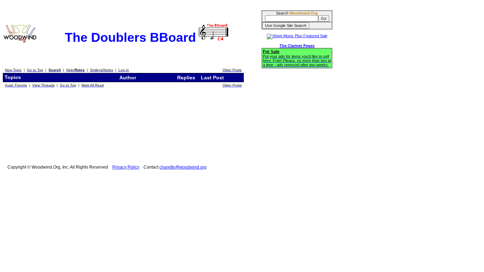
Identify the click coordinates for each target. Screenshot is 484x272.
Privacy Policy (125, 167)
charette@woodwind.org (183, 167)
